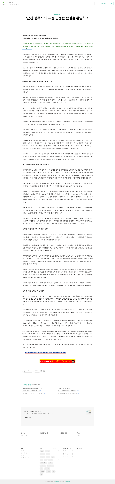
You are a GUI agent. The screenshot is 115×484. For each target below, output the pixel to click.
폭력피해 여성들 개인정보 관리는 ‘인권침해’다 (67, 393)
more (54, 448)
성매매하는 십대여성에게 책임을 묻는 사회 (31, 391)
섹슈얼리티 (43, 465)
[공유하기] (29, 371)
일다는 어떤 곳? (24, 435)
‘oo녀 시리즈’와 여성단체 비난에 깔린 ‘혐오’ (67, 391)
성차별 (42, 451)
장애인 (48, 454)
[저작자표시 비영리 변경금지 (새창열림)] (43, 371)
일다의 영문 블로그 (24, 453)
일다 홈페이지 (23, 450)
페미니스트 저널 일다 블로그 (33, 411)
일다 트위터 (23, 455)
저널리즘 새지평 (57, 14)
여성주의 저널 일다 (51, 465)
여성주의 (42, 454)
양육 (41, 460)
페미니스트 (47, 468)
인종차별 (50, 462)
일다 (10, 2)
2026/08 (65, 448)
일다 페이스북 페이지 (25, 457)
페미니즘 (48, 471)
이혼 (46, 460)
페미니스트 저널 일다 (44, 462)
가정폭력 (42, 471)
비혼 (41, 474)
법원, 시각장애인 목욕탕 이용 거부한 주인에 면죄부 (32, 393)
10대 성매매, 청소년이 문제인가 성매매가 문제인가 (32, 388)
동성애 (50, 460)
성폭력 (48, 457)
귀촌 (53, 457)
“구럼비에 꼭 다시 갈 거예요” (64, 388)
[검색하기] (96, 3)
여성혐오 (47, 451)
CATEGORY (104, 3)
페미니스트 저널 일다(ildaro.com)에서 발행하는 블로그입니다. (39, 413)
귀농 (41, 468)
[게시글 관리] (31, 371)
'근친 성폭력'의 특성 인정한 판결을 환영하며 (57, 18)
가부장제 (42, 457)
